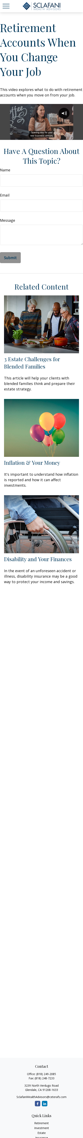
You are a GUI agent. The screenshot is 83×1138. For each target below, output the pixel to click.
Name (5, 170)
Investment (41, 1128)
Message (7, 220)
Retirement (41, 1123)
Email (4, 195)
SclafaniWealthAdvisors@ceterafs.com (41, 1097)
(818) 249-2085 (46, 1074)
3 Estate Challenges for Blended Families (32, 362)
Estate (41, 1133)
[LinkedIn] (44, 1103)
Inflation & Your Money (32, 462)
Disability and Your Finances (38, 559)
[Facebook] (37, 1103)
